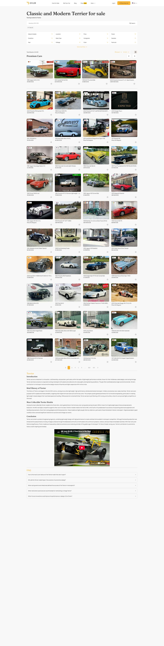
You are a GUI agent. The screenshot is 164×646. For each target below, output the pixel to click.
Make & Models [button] (32, 34)
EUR (126, 52)
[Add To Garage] (51, 84)
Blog (75, 3)
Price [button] (85, 34)
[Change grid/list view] (132, 52)
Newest (118, 52)
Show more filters (81, 47)
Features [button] (113, 42)
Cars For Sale (55, 3)
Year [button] (29, 42)
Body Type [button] (58, 38)
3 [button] (75, 367)
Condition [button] (30, 38)
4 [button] (78, 367)
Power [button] (113, 34)
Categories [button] (87, 38)
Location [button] (58, 34)
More (92, 3)
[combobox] (82, 23)
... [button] (85, 367)
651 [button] (94, 367)
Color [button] (85, 42)
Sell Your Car (66, 3)
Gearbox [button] (113, 38)
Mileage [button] (58, 42)
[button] (97, 367)
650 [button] (89, 367)
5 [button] (81, 367)
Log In (113, 3)
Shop (83, 3)
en (134, 3)
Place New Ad (124, 3)
